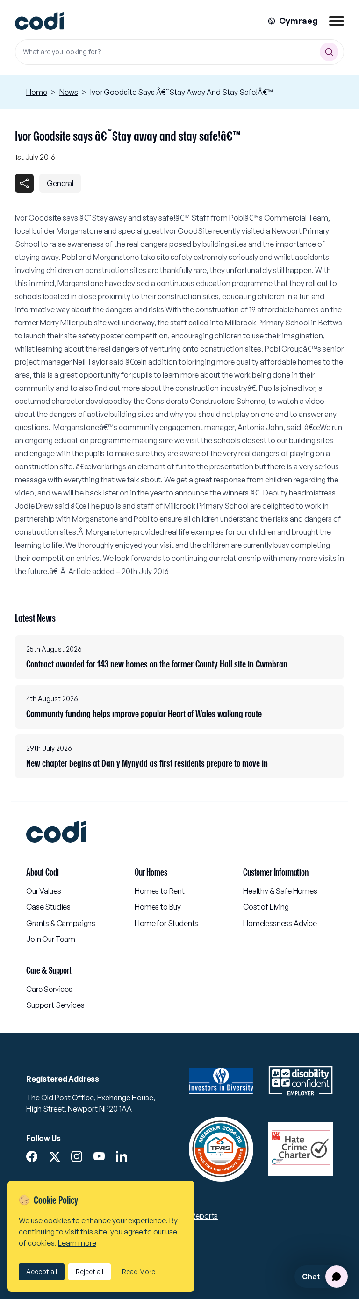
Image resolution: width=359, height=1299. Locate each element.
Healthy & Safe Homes (280, 891)
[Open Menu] (336, 21)
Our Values (43, 891)
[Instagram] (76, 1156)
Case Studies (48, 906)
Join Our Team (50, 939)
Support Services (55, 1005)
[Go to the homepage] (39, 21)
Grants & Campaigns (60, 923)
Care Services (49, 989)
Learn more (77, 1243)
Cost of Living (266, 906)
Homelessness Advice (280, 923)
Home (36, 92)
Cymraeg (298, 20)
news (68, 92)
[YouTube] (99, 1156)
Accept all (41, 1272)
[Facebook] (31, 1156)
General (60, 183)
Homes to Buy (158, 906)
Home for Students (166, 923)
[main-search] (329, 52)
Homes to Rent (160, 891)
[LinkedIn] (121, 1156)
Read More (138, 1272)
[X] (54, 1157)
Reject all (89, 1272)
